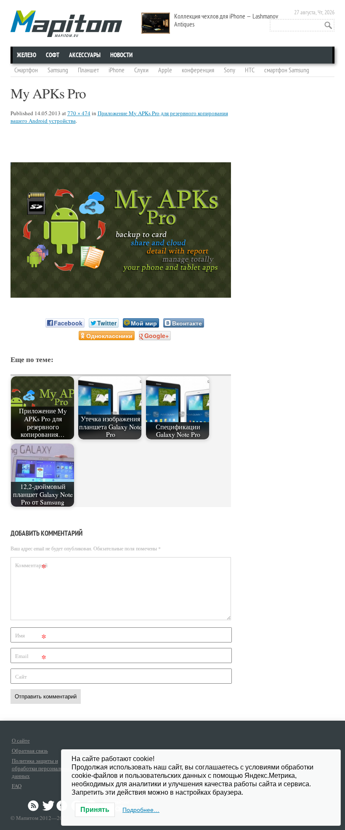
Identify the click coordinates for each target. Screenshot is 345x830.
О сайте (21, 740)
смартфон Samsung (286, 70)
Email (31, 657)
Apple (165, 70)
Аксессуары (85, 55)
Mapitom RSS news (34, 805)
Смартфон (26, 70)
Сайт (21, 676)
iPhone (117, 70)
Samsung (58, 70)
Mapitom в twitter (48, 805)
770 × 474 (78, 113)
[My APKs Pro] (121, 295)
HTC (250, 70)
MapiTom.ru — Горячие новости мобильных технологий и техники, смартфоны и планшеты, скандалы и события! (66, 24)
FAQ (16, 786)
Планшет (88, 70)
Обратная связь (30, 750)
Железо (26, 55)
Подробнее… (140, 809)
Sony (229, 70)
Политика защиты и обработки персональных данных (42, 768)
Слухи (141, 70)
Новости (121, 55)
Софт (52, 55)
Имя (31, 637)
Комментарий (31, 566)
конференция (198, 70)
